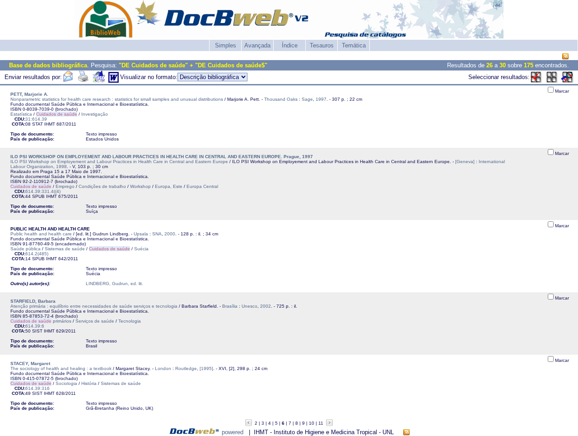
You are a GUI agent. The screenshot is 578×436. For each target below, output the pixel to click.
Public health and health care (41, 233)
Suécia (141, 248)
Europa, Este (168, 186)
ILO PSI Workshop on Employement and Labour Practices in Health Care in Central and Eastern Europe (119, 161)
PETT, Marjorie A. (29, 94)
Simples (225, 45)
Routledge (186, 368)
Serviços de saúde (94, 321)
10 (311, 423)
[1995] (206, 368)
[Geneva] (465, 161)
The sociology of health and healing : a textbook (61, 368)
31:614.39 (36, 119)
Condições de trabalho (102, 186)
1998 (61, 166)
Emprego (65, 186)
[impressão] (83, 80)
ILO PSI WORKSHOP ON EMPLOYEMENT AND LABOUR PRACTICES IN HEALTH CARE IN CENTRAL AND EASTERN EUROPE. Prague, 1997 (161, 156)
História (89, 383)
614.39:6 (34, 325)
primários (40, 321)
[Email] (68, 80)
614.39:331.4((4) (43, 191)
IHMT (49, 124)
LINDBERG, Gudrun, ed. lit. (114, 283)
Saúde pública (25, 248)
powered (232, 432)
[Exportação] (99, 80)
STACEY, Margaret (30, 363)
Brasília (230, 306)
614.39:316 (37, 388)
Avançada (257, 45)
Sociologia (66, 383)
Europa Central (202, 186)
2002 (265, 306)
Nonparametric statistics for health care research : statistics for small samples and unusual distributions (116, 99)
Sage (307, 99)
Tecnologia (129, 321)
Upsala (141, 233)
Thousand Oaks (281, 99)
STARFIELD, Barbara (33, 301)
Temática (354, 45)
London (163, 368)
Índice (290, 45)
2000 (169, 233)
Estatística (21, 114)
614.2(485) (36, 253)
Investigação (94, 114)
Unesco (249, 306)
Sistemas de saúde (65, 248)
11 (320, 423)
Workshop (140, 186)
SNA (157, 233)
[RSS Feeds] (565, 56)
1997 (321, 99)
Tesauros (322, 45)
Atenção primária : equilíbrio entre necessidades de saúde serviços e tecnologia (93, 306)
